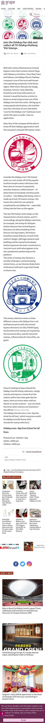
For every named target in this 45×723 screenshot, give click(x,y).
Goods (38, 9)
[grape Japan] (4, 470)
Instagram (29, 564)
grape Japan (8, 3)
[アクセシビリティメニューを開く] (2, 714)
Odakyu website (21, 410)
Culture (11, 9)
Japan (6, 460)
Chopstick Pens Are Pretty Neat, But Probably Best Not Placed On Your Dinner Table (7, 498)
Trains (24, 460)
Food (3, 9)
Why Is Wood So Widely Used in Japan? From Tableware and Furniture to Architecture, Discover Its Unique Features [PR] (21, 610)
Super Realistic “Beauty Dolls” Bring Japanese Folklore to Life (35, 496)
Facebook (15, 564)
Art (19, 9)
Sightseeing (28, 9)
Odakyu (12, 460)
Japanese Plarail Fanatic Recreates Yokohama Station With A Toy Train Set (35, 524)
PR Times (39, 38)
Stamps (18, 460)
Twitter (22, 564)
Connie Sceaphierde (33, 452)
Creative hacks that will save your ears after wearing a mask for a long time (21, 496)
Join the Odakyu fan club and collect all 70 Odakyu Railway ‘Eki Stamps (20, 45)
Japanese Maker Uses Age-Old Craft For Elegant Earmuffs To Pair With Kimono (21, 525)
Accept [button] (23, 720)
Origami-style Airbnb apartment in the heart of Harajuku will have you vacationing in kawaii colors (22, 696)
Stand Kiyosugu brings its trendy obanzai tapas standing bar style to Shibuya (20, 653)
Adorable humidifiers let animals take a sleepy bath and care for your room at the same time (7, 526)
